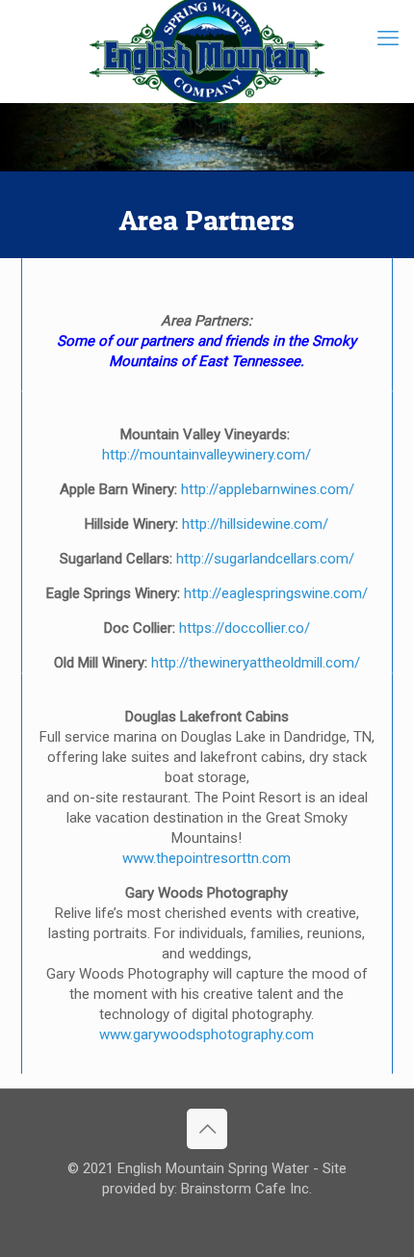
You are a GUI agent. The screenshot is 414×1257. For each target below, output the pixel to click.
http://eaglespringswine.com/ (276, 593)
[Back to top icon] (207, 1129)
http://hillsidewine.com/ (255, 524)
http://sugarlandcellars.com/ (265, 558)
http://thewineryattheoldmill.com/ (255, 662)
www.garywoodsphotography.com (206, 1034)
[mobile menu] (388, 38)
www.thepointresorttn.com (206, 858)
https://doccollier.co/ (244, 628)
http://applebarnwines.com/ (267, 489)
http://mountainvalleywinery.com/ (206, 454)
